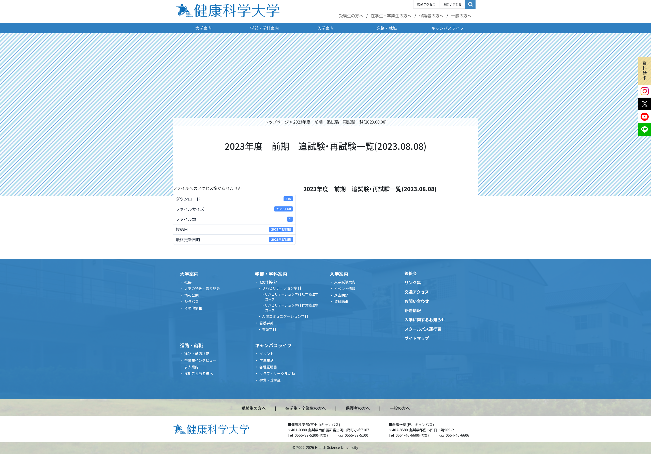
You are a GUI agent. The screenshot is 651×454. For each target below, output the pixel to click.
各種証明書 (268, 366)
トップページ (276, 122)
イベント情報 (345, 288)
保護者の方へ (431, 15)
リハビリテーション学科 (281, 288)
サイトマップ (417, 338)
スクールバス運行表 (423, 329)
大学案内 (203, 28)
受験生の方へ (351, 15)
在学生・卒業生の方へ (391, 15)
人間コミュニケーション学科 (285, 316)
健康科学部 (268, 281)
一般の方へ (461, 15)
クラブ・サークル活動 (277, 373)
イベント (266, 353)
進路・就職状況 (196, 353)
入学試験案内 (345, 281)
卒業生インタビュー (200, 360)
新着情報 (413, 310)
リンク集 (413, 282)
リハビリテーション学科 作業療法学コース (291, 308)
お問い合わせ (452, 4)
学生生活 (266, 360)
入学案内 (325, 28)
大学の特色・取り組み (202, 288)
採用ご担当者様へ (198, 373)
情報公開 (191, 295)
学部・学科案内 (264, 28)
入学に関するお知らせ (425, 319)
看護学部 (266, 322)
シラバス (191, 301)
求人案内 (191, 366)
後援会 (411, 273)
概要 (187, 281)
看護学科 (269, 329)
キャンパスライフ (447, 28)
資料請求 (645, 70)
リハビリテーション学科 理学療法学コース (291, 297)
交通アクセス (426, 4)
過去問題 (341, 295)
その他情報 (193, 308)
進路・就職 (386, 28)
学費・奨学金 (270, 380)
